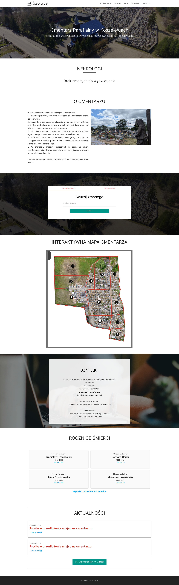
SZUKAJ (118, 3)
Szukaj (89, 211)
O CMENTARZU (105, 3)
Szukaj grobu (109, 188)
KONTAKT (147, 3)
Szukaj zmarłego (69, 188)
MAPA (126, 3)
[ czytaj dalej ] (36, 532)
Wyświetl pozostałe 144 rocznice (89, 491)
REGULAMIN (135, 3)
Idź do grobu (58, 462)
